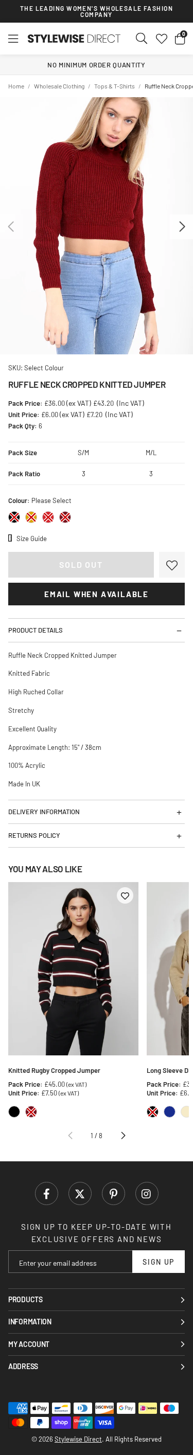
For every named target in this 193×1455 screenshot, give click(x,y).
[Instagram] (147, 1193)
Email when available (96, 594)
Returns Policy (34, 835)
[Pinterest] (113, 1193)
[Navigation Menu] (13, 38)
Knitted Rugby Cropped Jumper (54, 1070)
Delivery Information (44, 811)
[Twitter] (80, 1193)
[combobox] (142, 38)
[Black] (14, 517)
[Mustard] (31, 517)
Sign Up (158, 1262)
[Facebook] (46, 1193)
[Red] (48, 517)
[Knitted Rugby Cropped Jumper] (73, 969)
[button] (180, 38)
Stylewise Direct (74, 39)
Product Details (35, 630)
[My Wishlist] (161, 38)
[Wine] (65, 517)
